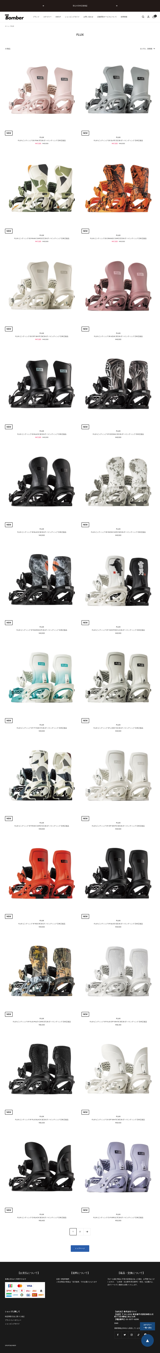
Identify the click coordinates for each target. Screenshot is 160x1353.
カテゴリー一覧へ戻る (148, 1326)
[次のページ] (87, 1231)
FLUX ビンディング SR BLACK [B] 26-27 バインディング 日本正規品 (41, 532)
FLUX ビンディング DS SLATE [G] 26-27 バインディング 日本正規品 (118, 140)
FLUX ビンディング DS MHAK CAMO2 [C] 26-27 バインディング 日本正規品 (41, 238)
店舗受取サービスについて (107, 17)
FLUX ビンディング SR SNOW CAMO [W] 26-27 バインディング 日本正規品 (118, 532)
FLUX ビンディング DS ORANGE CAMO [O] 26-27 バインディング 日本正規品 (118, 238)
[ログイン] (148, 17)
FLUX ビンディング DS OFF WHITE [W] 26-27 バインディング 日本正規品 (41, 336)
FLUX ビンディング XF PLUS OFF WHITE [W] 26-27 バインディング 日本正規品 (118, 1022)
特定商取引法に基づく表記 (14, 1316)
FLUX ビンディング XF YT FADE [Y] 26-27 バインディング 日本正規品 (42, 728)
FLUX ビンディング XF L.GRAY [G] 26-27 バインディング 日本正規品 (118, 728)
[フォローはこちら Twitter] (124, 1334)
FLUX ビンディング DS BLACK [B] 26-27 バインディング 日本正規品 (41, 434)
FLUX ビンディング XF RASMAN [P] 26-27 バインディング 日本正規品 (41, 630)
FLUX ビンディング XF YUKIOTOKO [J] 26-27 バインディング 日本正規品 (118, 630)
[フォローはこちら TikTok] (138, 1334)
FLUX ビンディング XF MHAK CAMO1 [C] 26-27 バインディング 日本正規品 (41, 826)
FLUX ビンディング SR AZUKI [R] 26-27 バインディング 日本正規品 (118, 336)
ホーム (7, 26)
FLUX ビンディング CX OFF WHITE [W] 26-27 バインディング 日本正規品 (118, 1120)
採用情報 (124, 17)
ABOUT (58, 17)
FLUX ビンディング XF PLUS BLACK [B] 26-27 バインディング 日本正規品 (41, 1120)
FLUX (42, 137)
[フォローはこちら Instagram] (131, 1334)
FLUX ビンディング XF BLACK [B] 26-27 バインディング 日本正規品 (118, 924)
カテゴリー (47, 17)
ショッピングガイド (72, 17)
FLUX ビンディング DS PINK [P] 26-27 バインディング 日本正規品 (42, 140)
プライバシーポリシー (13, 1320)
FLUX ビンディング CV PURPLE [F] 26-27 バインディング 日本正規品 (118, 1217)
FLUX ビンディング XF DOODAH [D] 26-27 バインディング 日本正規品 (118, 434)
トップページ (80, 1248)
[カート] (153, 17)
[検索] (143, 17)
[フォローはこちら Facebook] (117, 1334)
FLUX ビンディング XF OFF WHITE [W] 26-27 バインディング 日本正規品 (118, 826)
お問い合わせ (88, 17)
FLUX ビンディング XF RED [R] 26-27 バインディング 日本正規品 (41, 924)
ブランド (36, 17)
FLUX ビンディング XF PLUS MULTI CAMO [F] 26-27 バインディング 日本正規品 (42, 1022)
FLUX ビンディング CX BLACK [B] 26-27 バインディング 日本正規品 (41, 1217)
